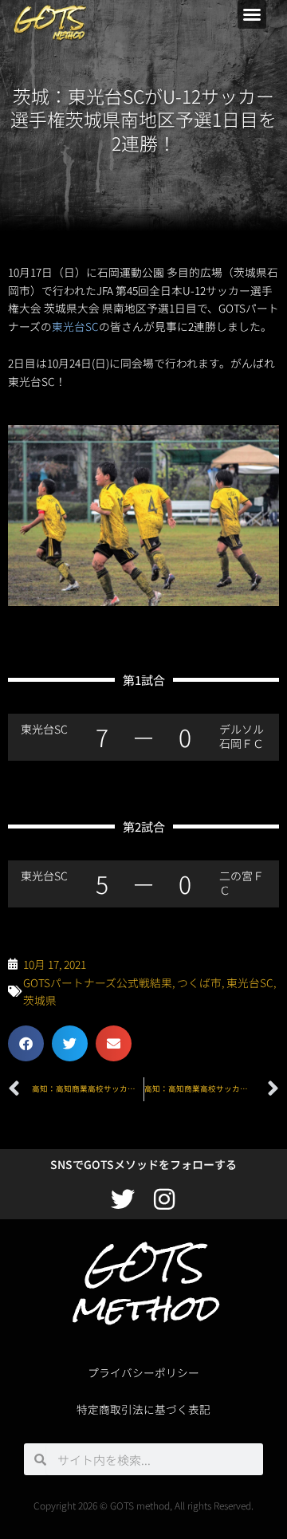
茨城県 (40, 1000)
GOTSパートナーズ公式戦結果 (97, 982)
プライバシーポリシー (143, 1372)
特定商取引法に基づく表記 (143, 1409)
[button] (252, 14)
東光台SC (75, 326)
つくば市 (199, 982)
